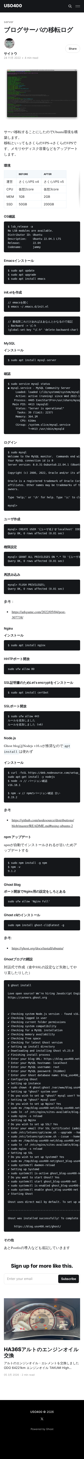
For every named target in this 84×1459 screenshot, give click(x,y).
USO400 (13, 6)
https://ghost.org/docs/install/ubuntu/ (37, 948)
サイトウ (10, 53)
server (8, 22)
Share (73, 48)
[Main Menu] (78, 6)
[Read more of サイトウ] (9, 43)
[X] (42, 1418)
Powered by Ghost (42, 1429)
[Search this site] (70, 6)
